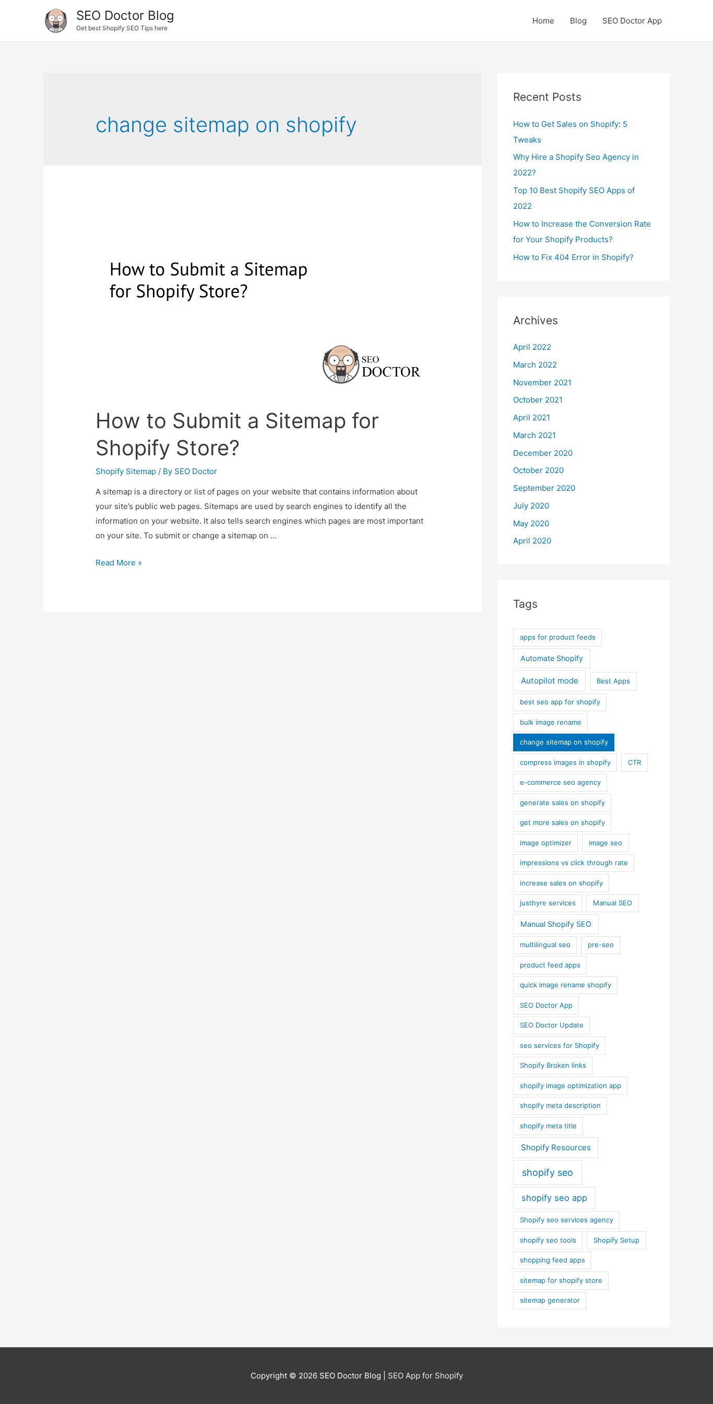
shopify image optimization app (570, 1085)
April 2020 (532, 541)
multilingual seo (545, 944)
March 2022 (535, 365)
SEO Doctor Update (552, 1025)
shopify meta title (548, 1126)
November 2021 (542, 382)
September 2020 (544, 488)
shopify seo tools (548, 1240)
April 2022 (532, 347)
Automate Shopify (551, 658)
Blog (578, 21)
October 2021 (538, 400)
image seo (605, 843)
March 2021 (534, 435)
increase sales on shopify (561, 883)
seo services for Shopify (559, 1045)
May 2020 (531, 523)
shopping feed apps (552, 1260)
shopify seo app (554, 1198)
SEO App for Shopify (425, 1376)
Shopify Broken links (553, 1065)
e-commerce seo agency (560, 782)
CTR (634, 762)
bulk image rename (550, 722)
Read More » (119, 563)
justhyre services (548, 903)
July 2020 (531, 506)
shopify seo (547, 1172)
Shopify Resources (556, 1147)
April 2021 (531, 417)
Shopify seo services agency (566, 1220)
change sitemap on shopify (564, 742)
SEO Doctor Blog (125, 15)
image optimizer (546, 843)
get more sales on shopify (562, 822)
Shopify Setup (616, 1240)
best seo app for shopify (560, 702)
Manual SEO (612, 903)
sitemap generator (550, 1300)
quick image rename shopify (565, 985)
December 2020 (543, 453)
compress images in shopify (565, 762)
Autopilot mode (549, 681)
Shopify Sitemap (126, 471)
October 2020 (538, 470)
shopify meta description (560, 1105)
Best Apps (613, 681)
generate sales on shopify (562, 802)
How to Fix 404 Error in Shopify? (573, 257)
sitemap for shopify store (561, 1280)
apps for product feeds (558, 637)
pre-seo (601, 944)
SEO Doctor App (632, 21)
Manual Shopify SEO (555, 923)
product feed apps (550, 965)
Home (543, 21)
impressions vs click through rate (574, 862)
